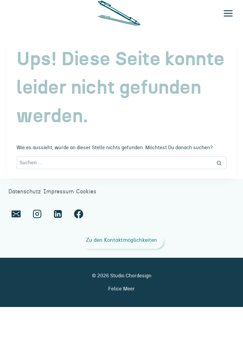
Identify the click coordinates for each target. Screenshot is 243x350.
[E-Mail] (16, 214)
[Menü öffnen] (228, 13)
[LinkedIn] (58, 214)
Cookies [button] (86, 192)
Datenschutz (24, 192)
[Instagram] (37, 214)
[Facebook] (79, 214)
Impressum (58, 192)
